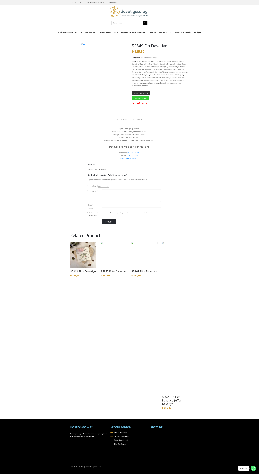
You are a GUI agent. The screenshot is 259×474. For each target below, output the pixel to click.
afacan (144, 61)
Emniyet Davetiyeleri (121, 436)
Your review (93, 191)
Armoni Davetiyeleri (121, 440)
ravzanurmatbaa (146, 83)
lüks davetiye (177, 77)
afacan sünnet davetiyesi (157, 61)
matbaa (135, 80)
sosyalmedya (137, 86)
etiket (176, 75)
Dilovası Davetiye (168, 72)
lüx (183, 77)
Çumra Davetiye (173, 67)
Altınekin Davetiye (159, 64)
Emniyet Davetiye (150, 57)
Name (90, 205)
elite (147, 75)
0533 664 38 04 (133, 153)
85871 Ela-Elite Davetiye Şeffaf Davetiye (171, 400)
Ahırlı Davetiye (172, 61)
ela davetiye (183, 72)
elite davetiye (155, 75)
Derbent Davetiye (138, 72)
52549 (138, 61)
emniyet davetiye (167, 75)
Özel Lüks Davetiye (171, 80)
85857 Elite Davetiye (113, 271)
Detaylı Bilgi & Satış (141, 93)
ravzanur (135, 83)
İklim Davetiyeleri (120, 444)
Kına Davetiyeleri (87, 32)
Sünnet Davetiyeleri (107, 32)
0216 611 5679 (78, 2)
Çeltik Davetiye (144, 67)
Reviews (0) (138, 119)
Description (121, 119)
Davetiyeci (148, 69)
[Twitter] (188, 2)
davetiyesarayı (178, 69)
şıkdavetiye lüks (174, 83)
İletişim (197, 32)
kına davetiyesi (152, 77)
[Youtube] (185, 2)
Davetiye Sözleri (182, 32)
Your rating (93, 186)
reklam (155, 83)
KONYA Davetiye (164, 77)
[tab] (121, 120)
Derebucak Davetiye (153, 72)
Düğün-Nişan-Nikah (67, 32)
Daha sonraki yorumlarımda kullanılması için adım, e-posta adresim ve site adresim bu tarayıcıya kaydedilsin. (122, 214)
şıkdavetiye (163, 83)
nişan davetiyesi (157, 80)
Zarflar (152, 32)
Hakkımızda (113, 2)
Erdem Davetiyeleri (120, 432)
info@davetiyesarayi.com (96, 2)
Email (90, 209)
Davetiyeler (167, 69)
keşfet (134, 77)
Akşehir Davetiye (145, 64)
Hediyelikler (165, 32)
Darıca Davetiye (138, 69)
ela (177, 72)
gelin (181, 75)
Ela (142, 57)
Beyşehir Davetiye (174, 64)
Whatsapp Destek (140, 98)
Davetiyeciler (158, 69)
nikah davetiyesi (144, 80)
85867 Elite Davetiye (144, 271)
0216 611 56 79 (132, 156)
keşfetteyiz (141, 77)
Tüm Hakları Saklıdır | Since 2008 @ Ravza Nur (85, 467)
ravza (181, 80)
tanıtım (145, 86)
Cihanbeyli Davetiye (158, 67)
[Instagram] (181, 2)
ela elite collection (138, 75)
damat (182, 67)
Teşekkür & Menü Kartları (133, 32)
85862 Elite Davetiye (83, 271)
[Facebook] (178, 2)
